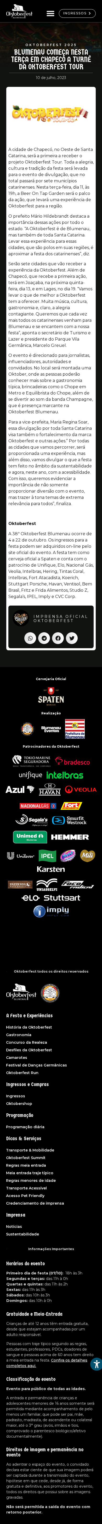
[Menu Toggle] (50, 13)
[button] (30, 638)
